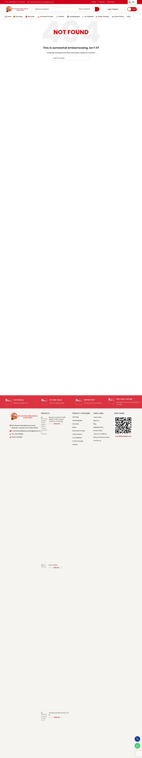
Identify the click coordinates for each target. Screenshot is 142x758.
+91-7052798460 (11, 2)
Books (74, 427)
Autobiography (77, 420)
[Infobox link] (17, 402)
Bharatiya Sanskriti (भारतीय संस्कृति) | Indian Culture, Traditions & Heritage (57, 419)
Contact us (97, 441)
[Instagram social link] (120, 2)
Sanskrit (75, 444)
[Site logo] (17, 9)
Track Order (97, 417)
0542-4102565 (17, 437)
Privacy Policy (97, 431)
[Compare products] (121, 9)
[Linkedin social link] (124, 2)
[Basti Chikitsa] (44, 636)
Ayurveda (75, 424)
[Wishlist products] (124, 9)
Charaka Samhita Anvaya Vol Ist (58, 714)
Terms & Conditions (100, 434)
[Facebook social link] (117, 2)
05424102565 (21, 2)
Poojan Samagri (77, 441)
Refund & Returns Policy (101, 437)
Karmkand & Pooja (78, 431)
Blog (94, 424)
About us (96, 421)
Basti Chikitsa (53, 565)
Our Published (77, 438)
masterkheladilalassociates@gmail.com (41, 2)
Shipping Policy (98, 427)
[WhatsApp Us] (137, 745)
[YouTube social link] (122, 2)
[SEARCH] (97, 9)
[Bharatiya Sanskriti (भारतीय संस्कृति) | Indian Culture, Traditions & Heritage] (44, 488)
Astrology (75, 417)
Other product (77, 434)
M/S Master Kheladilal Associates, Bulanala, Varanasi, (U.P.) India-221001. (25, 426)
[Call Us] (137, 739)
